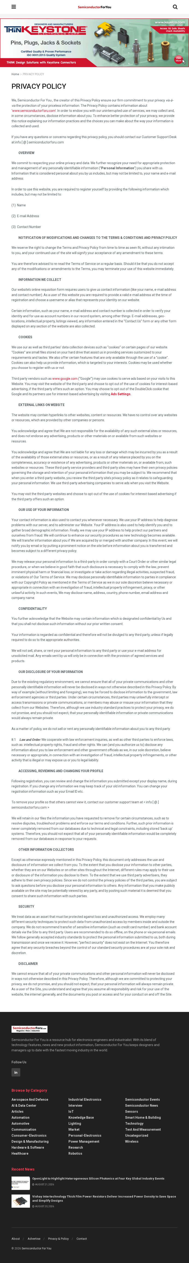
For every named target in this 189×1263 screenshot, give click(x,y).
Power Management (83, 1141)
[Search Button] (175, 7)
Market (74, 1129)
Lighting (74, 1123)
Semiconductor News (141, 1105)
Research (75, 1147)
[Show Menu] (14, 7)
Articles (18, 1111)
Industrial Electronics (84, 1099)
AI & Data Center (24, 1105)
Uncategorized (136, 1135)
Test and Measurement (143, 1129)
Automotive (20, 1123)
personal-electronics (84, 1135)
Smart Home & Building (143, 1117)
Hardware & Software (28, 1147)
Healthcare (20, 1153)
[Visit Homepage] (94, 7)
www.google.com (64, 378)
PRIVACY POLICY (33, 74)
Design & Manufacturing (30, 1141)
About (16, 1238)
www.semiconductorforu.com (33, 111)
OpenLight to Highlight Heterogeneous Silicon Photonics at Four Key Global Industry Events (98, 1178)
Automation (21, 1117)
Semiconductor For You (36, 1248)
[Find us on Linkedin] (16, 1072)
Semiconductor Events (142, 1099)
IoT (71, 1111)
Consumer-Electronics (29, 1135)
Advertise (34, 1238)
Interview (75, 1105)
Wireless (132, 1141)
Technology (134, 1123)
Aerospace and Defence (30, 1099)
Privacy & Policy (58, 1238)
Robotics (75, 1153)
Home (15, 74)
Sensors (131, 1111)
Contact (82, 1238)
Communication (24, 1129)
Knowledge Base (81, 1117)
